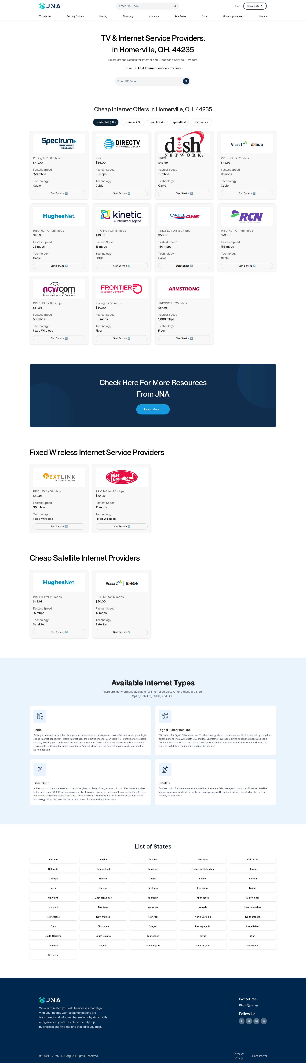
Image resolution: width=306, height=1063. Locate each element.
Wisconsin (253, 945)
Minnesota (203, 897)
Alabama (53, 859)
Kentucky (153, 888)
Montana (103, 907)
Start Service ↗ (59, 193)
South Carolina (53, 936)
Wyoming (53, 955)
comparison (201, 122)
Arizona (153, 859)
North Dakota (252, 916)
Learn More (151, 409)
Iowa (53, 888)
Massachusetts (103, 897)
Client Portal (259, 1056)
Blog (237, 6)
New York (153, 916)
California (252, 859)
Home (128, 68)
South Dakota (103, 936)
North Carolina (203, 916)
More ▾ (263, 16)
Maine (252, 888)
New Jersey (53, 916)
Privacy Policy (239, 1056)
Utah (252, 936)
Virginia (103, 945)
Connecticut (103, 869)
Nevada (202, 907)
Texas (203, 936)
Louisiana (202, 888)
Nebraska (153, 907)
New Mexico (103, 916)
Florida (253, 869)
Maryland (53, 897)
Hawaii (103, 878)
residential (106, 122)
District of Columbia (203, 869)
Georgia (53, 878)
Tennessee (153, 936)
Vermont (53, 945)
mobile (157, 122)
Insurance (154, 16)
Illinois (203, 878)
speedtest (179, 122)
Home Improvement (233, 16)
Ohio (53, 926)
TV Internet (45, 16)
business (133, 122)
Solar (205, 16)
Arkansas (203, 859)
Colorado (53, 869)
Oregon (153, 926)
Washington (153, 945)
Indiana (252, 878)
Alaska (103, 859)
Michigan (153, 897)
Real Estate (180, 16)
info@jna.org (250, 1005)
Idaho (153, 878)
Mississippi (252, 897)
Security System (75, 16)
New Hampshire (253, 907)
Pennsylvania (202, 926)
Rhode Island (252, 926)
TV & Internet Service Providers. (160, 68)
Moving (103, 16)
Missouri (53, 907)
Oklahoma (103, 926)
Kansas (103, 888)
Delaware (153, 869)
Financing (128, 16)
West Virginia (202, 945)
